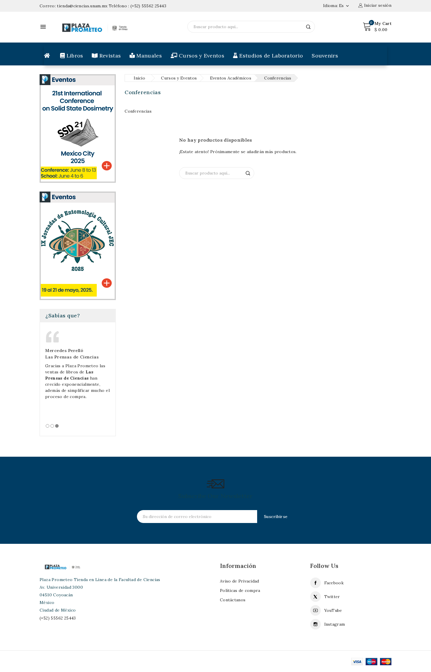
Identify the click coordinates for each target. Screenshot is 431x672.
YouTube (333, 610)
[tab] (47, 426)
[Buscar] (308, 26)
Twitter (332, 596)
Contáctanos (232, 599)
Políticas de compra (240, 590)
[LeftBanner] (78, 245)
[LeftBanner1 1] (78, 128)
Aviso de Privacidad (239, 581)
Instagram (334, 624)
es (344, 5)
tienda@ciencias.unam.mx (82, 6)
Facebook (334, 582)
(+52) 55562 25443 (148, 6)
